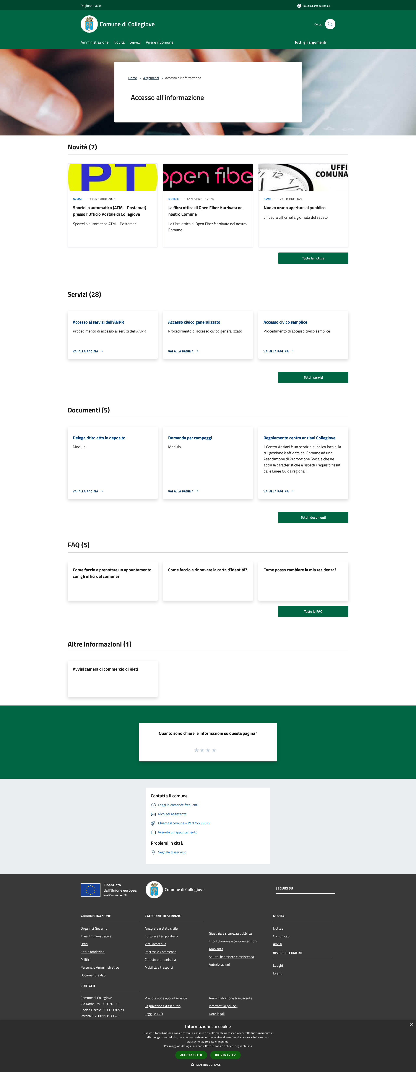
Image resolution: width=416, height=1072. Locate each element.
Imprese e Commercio (160, 951)
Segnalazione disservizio (162, 1005)
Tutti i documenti (313, 517)
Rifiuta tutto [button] (225, 1055)
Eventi (278, 973)
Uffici (84, 944)
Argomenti (151, 77)
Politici (86, 959)
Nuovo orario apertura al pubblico (295, 207)
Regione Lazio (91, 5)
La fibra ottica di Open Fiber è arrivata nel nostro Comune (206, 210)
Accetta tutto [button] (191, 1055)
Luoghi (278, 965)
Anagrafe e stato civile (161, 928)
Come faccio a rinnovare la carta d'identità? (207, 569)
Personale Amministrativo (100, 967)
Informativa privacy (223, 1005)
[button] (207, 1064)
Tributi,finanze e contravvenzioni (233, 941)
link (249, 1046)
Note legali (217, 1013)
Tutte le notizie (313, 258)
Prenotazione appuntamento (166, 998)
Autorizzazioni (219, 964)
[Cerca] (330, 24)
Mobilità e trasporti (159, 967)
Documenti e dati (93, 975)
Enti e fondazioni (93, 951)
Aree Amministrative (96, 936)
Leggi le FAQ (154, 1013)
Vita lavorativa (155, 944)
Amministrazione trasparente (230, 998)
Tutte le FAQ (313, 611)
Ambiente (216, 948)
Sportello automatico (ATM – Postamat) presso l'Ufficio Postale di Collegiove (109, 210)
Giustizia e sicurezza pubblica (230, 933)
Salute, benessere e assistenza (231, 956)
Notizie (173, 198)
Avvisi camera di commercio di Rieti (105, 669)
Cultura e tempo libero (161, 936)
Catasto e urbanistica (160, 959)
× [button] (411, 1024)
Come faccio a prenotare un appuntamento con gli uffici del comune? (112, 573)
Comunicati (281, 936)
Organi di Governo (94, 928)
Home (132, 77)
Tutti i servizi (313, 377)
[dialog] (208, 1046)
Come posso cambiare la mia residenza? (299, 569)
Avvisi (77, 198)
